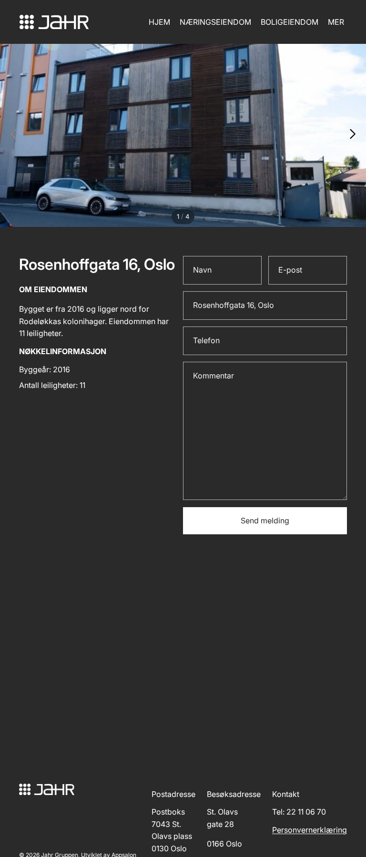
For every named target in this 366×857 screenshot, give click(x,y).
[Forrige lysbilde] (10, 135)
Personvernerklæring (309, 830)
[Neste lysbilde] (355, 135)
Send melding (265, 520)
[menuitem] (336, 22)
